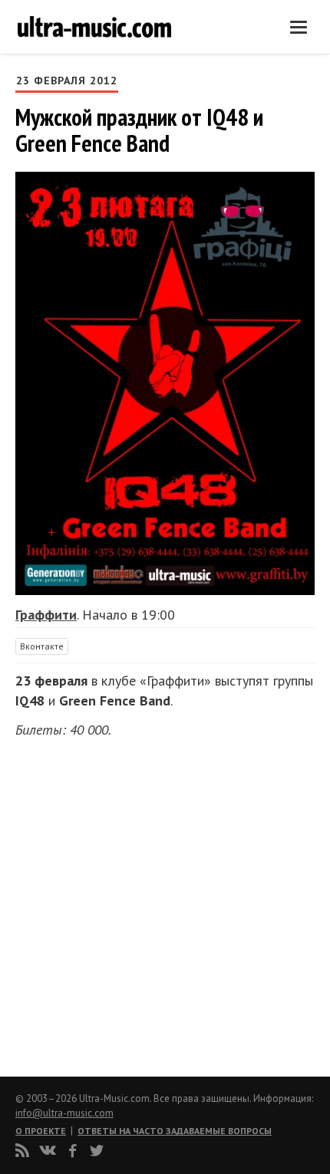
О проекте (40, 1130)
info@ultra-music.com (64, 1113)
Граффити (46, 614)
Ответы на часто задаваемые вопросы (175, 1130)
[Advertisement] (107, 902)
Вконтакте (42, 646)
